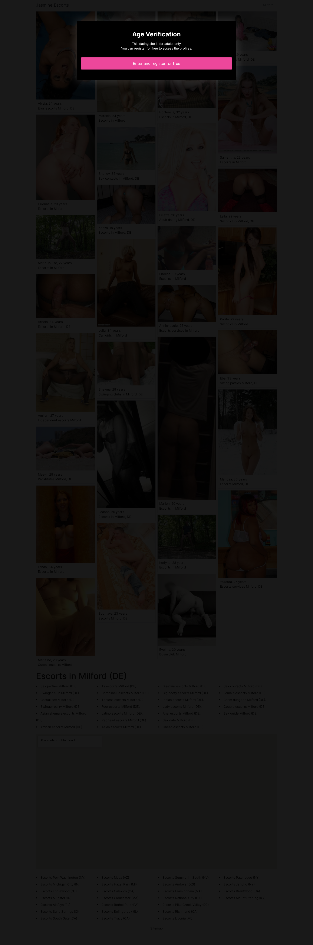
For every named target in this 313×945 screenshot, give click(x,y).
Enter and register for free (156, 63)
